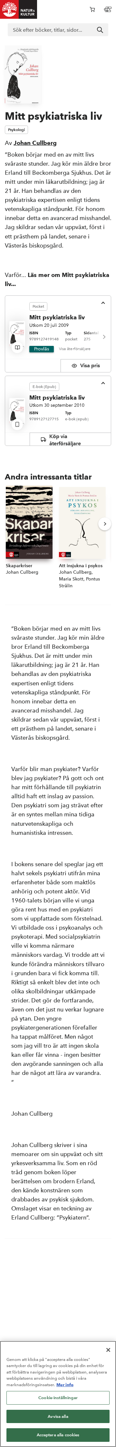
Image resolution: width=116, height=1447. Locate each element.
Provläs (41, 349)
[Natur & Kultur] (18, 9)
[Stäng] (108, 1350)
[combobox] (58, 30)
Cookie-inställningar (58, 1397)
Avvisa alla (58, 1416)
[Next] (104, 337)
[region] (58, 1394)
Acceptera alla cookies (58, 1434)
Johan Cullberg (35, 142)
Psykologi (16, 129)
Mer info (64, 1384)
